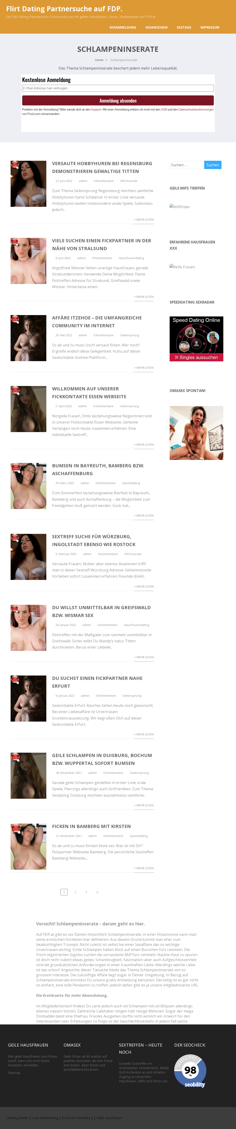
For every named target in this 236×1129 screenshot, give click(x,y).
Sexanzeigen (156, 27)
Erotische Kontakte (76, 1118)
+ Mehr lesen (144, 219)
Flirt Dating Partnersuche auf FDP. (64, 8)
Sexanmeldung (122, 27)
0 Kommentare (104, 181)
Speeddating (131, 483)
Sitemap (14, 1073)
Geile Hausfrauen (109, 1118)
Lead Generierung (45, 1118)
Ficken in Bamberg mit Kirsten (91, 826)
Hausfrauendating (131, 258)
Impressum (210, 27)
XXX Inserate (128, 181)
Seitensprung (129, 335)
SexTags (184, 27)
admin (83, 181)
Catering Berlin (17, 1118)
